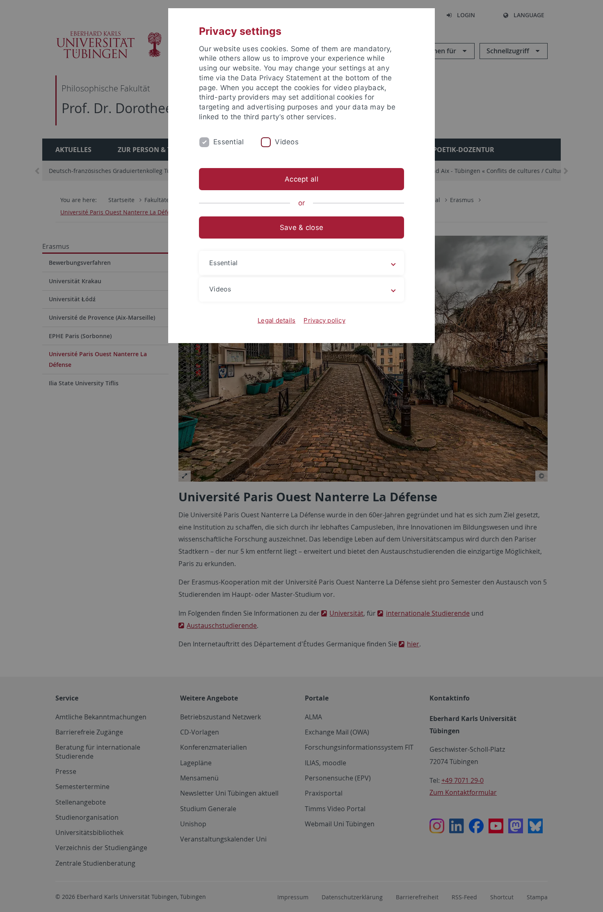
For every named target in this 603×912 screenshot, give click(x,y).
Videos (287, 142)
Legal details (276, 320)
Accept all (301, 179)
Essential (228, 142)
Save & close (301, 227)
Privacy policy (324, 320)
